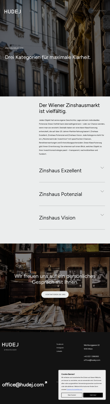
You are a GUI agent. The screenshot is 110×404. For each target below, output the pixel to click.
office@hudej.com (23, 384)
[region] (82, 385)
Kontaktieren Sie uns (55, 294)
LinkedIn (59, 351)
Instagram (60, 348)
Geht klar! (93, 395)
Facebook (60, 344)
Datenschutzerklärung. (74, 389)
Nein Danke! (72, 395)
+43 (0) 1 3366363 (98, 11)
